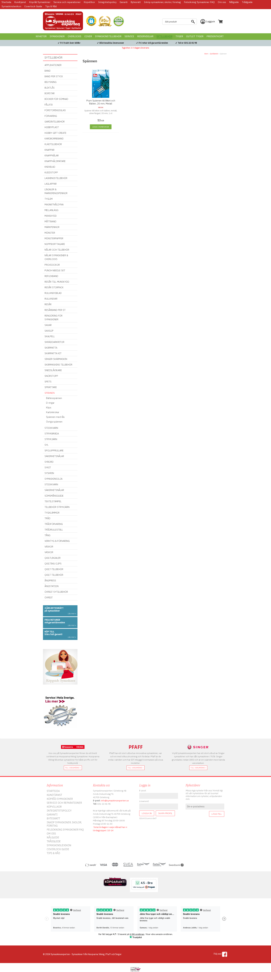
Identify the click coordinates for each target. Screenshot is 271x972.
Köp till (49, 631)
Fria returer (52, 619)
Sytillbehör (214, 54)
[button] (91, 21)
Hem (206, 54)
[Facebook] (224, 954)
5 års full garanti (53, 634)
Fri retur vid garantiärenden (153, 42)
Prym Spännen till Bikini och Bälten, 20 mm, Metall (100, 102)
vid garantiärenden (55, 622)
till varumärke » (73, 768)
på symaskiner (52, 610)
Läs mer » (72, 613)
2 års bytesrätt (54, 608)
